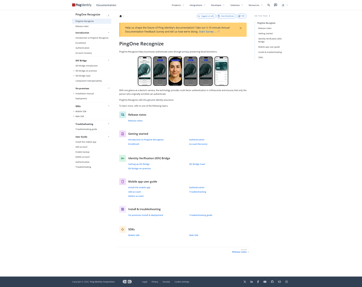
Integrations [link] (197, 5)
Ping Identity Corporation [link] (102, 281)
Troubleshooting (83, 167)
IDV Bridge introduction (87, 65)
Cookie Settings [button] (182, 281)
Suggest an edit (207, 16)
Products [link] (178, 5)
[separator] (111, 143)
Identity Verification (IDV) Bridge (270, 40)
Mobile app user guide (269, 47)
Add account (81, 146)
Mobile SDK (81, 111)
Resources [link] (256, 5)
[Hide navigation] (108, 15)
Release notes (82, 26)
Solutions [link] (236, 5)
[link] (82, 5)
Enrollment (81, 43)
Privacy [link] (155, 281)
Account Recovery (198, 144)
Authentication (83, 48)
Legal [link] (144, 281)
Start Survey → (208, 31)
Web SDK (80, 116)
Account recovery (84, 53)
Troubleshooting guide (86, 129)
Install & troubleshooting (270, 52)
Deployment (81, 98)
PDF (243, 16)
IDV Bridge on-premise (86, 70)
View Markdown (227, 16)
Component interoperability (89, 80)
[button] (284, 5)
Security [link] (166, 281)
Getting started (265, 33)
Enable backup (83, 152)
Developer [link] (218, 5)
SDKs (260, 57)
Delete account (83, 157)
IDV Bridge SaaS (83, 75)
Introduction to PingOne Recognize (92, 37)
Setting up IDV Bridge (139, 164)
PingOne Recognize (88, 14)
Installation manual (85, 93)
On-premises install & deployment (145, 215)
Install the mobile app (86, 142)
